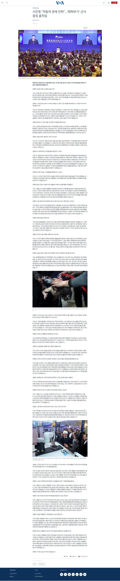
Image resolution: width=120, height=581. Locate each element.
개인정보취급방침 (39, 576)
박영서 (34, 20)
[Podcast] (80, 574)
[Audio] (103, 3)
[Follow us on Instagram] (73, 574)
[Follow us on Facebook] (61, 574)
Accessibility (38, 573)
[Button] (86, 28)
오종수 (37, 20)
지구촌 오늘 (35, 8)
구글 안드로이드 (13, 573)
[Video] (108, 3)
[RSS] (77, 574)
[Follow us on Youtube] (69, 574)
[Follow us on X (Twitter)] (65, 574)
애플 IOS (12, 576)
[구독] (84, 574)
